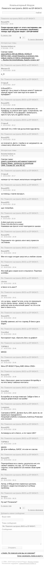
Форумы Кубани (33, 562)
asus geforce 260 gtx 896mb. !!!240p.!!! (16, 54)
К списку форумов (35, 39)
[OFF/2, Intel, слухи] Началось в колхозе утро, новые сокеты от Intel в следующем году (20, 57)
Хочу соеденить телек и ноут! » (30, 556)
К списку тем (6, 35)
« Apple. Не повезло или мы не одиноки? (18, 553)
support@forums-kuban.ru (27, 563)
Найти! (39, 12)
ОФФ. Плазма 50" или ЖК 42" (13, 165)
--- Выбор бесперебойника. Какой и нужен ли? (20, 60)
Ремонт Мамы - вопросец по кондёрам (17, 163)
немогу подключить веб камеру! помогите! (18, 161)
